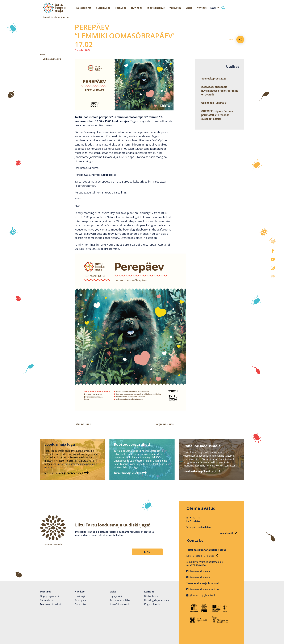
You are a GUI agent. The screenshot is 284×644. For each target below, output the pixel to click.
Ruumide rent (47, 600)
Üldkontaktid (151, 596)
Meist (188, 7)
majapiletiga (204, 527)
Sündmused (103, 7)
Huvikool (136, 7)
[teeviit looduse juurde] (60, 8)
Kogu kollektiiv (152, 604)
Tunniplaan (81, 600)
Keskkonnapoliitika (119, 600)
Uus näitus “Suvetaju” (214, 102)
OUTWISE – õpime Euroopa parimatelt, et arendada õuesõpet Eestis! (217, 115)
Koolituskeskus (155, 7)
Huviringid (80, 596)
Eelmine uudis (83, 424)
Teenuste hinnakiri (50, 604)
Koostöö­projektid (119, 604)
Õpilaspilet (81, 604)
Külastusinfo (84, 7)
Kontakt (201, 7)
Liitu (147, 552)
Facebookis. (108, 174)
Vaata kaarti (226, 533)
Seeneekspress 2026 (213, 78)
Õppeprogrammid (50, 596)
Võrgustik (175, 7)
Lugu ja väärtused (119, 596)
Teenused (120, 7)
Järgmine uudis (165, 424)
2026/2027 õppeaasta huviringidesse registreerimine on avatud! (219, 90)
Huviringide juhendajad (157, 600)
